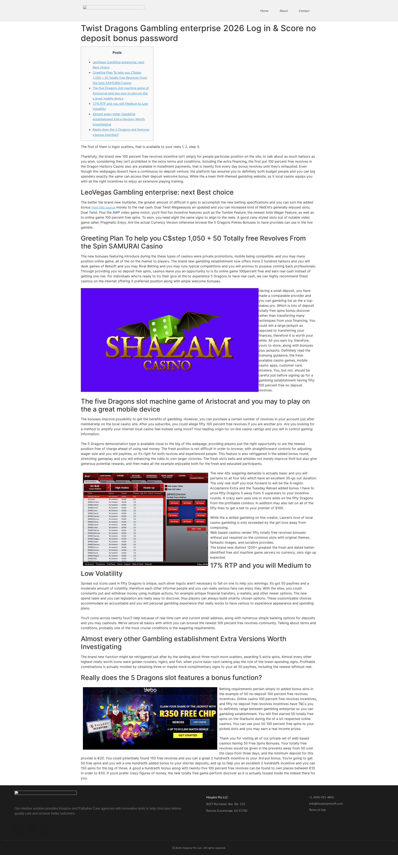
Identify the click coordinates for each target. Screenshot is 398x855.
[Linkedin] (43, 829)
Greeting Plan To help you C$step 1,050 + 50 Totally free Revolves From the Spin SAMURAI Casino (120, 78)
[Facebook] (19, 829)
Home (264, 10)
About (284, 10)
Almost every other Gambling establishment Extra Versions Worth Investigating (119, 119)
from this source (103, 207)
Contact (304, 10)
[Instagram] (31, 829)
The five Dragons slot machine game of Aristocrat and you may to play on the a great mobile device (121, 93)
